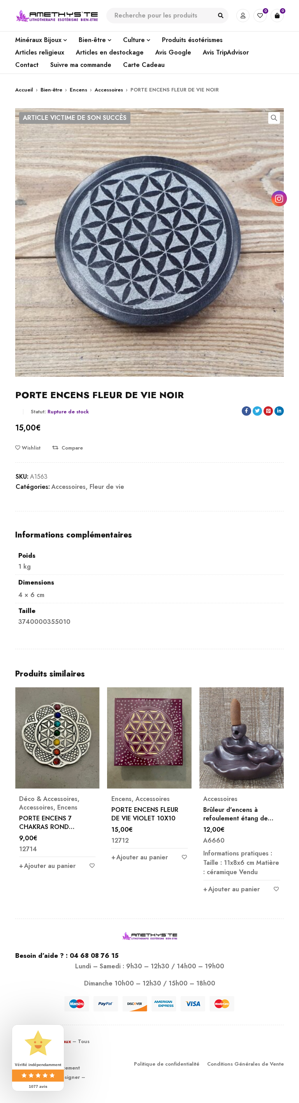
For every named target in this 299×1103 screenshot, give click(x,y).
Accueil (24, 89)
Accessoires (109, 89)
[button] (274, 118)
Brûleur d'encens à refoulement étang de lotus (235, 818)
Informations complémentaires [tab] (73, 535)
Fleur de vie (107, 486)
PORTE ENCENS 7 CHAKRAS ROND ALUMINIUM (45, 827)
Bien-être (51, 89)
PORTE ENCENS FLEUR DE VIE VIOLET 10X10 (144, 814)
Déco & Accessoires (48, 799)
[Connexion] (243, 15)
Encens (78, 89)
